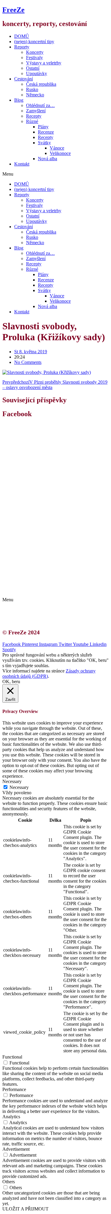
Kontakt (21, 163)
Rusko (32, 89)
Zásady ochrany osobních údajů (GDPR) (58, 589)
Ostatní (32, 68)
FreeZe (13, 10)
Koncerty (35, 52)
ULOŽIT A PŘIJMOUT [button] (25, 1208)
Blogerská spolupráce (40, 584)
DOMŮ (21, 36)
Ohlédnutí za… (40, 105)
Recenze (46, 131)
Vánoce (57, 147)
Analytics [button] (11, 1116)
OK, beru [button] (11, 681)
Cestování (23, 78)
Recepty (33, 116)
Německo (35, 94)
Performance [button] (14, 1089)
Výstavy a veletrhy (43, 62)
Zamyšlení (36, 110)
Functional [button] (12, 1056)
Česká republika (41, 84)
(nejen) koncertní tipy (34, 41)
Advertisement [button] (16, 1149)
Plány (43, 126)
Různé (32, 121)
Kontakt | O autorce (38, 578)
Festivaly (34, 57)
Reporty (21, 46)
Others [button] (8, 1181)
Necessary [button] (12, 781)
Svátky (44, 142)
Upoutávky (36, 73)
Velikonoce (60, 153)
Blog (18, 100)
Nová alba (47, 158)
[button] (55, 174)
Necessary (19, 787)
